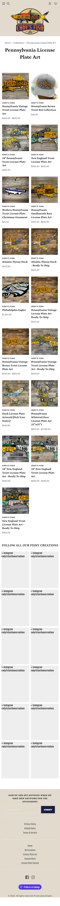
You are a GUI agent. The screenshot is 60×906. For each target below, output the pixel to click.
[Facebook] (27, 877)
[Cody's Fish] (30, 21)
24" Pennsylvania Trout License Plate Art (13, 162)
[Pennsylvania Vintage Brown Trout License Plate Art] (15, 341)
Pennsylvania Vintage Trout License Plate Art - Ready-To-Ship (44, 365)
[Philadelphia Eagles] (15, 290)
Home (7, 42)
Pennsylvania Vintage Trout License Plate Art (15, 110)
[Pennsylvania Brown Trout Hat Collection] (44, 86)
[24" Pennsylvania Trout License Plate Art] (15, 138)
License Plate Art (30, 854)
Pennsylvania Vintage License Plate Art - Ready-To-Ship (44, 314)
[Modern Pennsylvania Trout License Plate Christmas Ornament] (15, 190)
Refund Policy (30, 828)
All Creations (30, 850)
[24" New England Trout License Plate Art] (44, 449)
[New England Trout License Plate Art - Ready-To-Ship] (15, 501)
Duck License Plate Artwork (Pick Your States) (13, 417)
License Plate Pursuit (30, 863)
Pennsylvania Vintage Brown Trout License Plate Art (15, 365)
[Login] (49, 3)
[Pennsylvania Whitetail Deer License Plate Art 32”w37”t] (44, 393)
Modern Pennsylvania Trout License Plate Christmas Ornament (15, 214)
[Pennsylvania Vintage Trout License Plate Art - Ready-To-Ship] (44, 341)
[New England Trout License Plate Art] (44, 138)
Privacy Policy (30, 824)
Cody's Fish (8, 103)
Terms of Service (30, 832)
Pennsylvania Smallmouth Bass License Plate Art (41, 214)
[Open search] (8, 3)
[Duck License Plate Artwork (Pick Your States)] (15, 393)
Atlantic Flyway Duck (15, 262)
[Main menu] (3, 3)
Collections (18, 42)
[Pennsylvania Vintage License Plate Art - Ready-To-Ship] (44, 290)
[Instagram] (33, 877)
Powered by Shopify (43, 895)
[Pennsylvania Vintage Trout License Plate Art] (15, 86)
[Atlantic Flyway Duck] (15, 241)
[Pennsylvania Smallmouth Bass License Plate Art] (44, 190)
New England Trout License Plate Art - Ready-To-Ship (13, 525)
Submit (48, 810)
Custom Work (30, 858)
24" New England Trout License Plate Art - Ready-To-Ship (14, 473)
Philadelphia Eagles (14, 310)
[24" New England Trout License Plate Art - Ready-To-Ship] (15, 449)
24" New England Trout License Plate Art (42, 473)
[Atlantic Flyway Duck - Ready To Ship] (44, 241)
